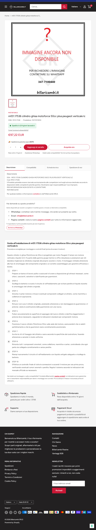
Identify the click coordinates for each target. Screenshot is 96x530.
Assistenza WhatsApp (32, 153)
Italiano (8, 502)
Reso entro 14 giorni (15, 153)
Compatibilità (31, 168)
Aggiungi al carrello (35, 147)
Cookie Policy (10, 481)
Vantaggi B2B (57, 453)
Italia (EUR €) (23, 502)
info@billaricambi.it (25, 216)
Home (7, 16)
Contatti (55, 438)
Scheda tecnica (52, 168)
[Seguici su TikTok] (19, 512)
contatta (36, 194)
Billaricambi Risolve (60, 449)
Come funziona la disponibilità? (18, 130)
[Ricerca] (64, 6)
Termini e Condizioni (13, 477)
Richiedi (59, 490)
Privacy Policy (11, 473)
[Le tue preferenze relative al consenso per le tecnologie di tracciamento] (92, 526)
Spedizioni (9, 466)
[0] (89, 6)
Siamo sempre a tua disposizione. (24, 411)
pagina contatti (44, 220)
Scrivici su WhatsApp (15, 228)
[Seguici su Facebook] (6, 512)
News (54, 446)
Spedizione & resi (75, 168)
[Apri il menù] (6, 7)
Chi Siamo (56, 442)
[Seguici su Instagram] (10, 512)
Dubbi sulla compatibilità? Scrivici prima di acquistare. (61, 153)
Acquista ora (69, 147)
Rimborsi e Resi (11, 470)
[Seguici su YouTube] (15, 512)
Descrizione (10, 167)
